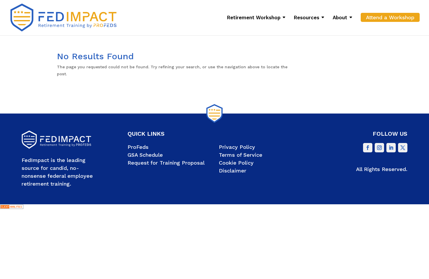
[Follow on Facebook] (367, 147)
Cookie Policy (236, 163)
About (340, 17)
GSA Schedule (145, 155)
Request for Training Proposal (166, 163)
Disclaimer (232, 171)
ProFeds (138, 147)
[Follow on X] (402, 147)
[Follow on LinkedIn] (391, 147)
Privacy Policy (237, 147)
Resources (306, 17)
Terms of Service (240, 155)
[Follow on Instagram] (379, 147)
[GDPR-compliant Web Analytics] (11, 207)
